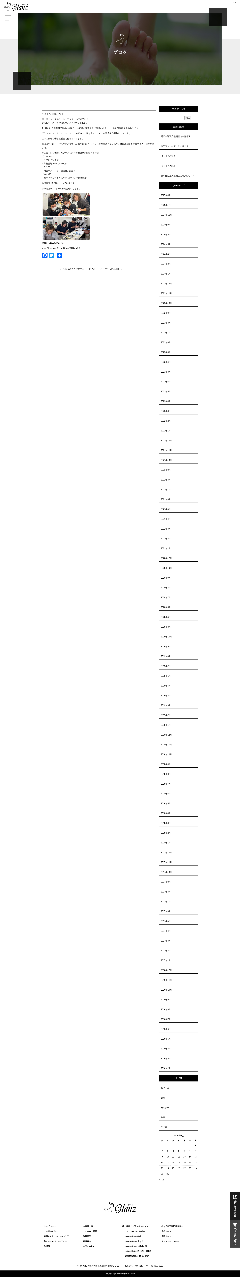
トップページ (50, 1226)
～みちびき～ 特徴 (133, 1236)
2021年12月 (166, 440)
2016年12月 (166, 970)
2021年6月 (166, 499)
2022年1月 (166, 430)
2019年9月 (166, 646)
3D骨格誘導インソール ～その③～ (79, 268)
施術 (163, 1098)
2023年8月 (166, 323)
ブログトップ (179, 109)
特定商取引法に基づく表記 (137, 1256)
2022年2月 (166, 421)
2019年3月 (166, 705)
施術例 (47, 1246)
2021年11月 (166, 450)
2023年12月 (166, 283)
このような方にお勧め (135, 1231)
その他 (164, 1127)
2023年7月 (166, 332)
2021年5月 (166, 509)
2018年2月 (166, 833)
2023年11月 (166, 293)
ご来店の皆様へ (51, 1231)
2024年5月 (166, 244)
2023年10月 (166, 303)
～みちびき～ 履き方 (134, 1241)
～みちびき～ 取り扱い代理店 (138, 1251)
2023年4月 (166, 362)
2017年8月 (166, 892)
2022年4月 (166, 401)
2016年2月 (166, 1068)
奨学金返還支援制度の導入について (178, 175)
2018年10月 (166, 754)
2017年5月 (166, 921)
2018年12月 (166, 735)
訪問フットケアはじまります (174, 146)
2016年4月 (166, 1048)
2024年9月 (166, 224)
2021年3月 (166, 529)
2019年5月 (166, 686)
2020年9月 (166, 578)
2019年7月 (166, 666)
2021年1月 (166, 548)
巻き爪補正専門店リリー (172, 1226)
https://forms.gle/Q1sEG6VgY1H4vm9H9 (61, 248)
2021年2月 (166, 538)
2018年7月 (166, 784)
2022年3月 (166, 411)
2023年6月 (166, 342)
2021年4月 (166, 519)
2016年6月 (166, 1029)
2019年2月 (166, 715)
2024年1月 (166, 274)
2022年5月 (166, 391)
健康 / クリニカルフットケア (56, 1236)
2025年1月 (166, 205)
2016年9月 (166, 999)
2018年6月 (166, 793)
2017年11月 (166, 862)
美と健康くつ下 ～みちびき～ (135, 1226)
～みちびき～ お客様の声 (136, 1246)
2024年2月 (166, 264)
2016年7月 (166, 1019)
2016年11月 (166, 980)
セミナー (165, 1107)
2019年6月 (166, 676)
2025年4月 (166, 195)
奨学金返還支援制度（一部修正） (177, 136)
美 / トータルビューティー (55, 1241)
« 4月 (161, 1179)
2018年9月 (166, 764)
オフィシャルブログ (170, 1241)
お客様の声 (88, 1226)
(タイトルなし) (168, 156)
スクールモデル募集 (111, 268)
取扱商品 (87, 1236)
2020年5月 (166, 607)
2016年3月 (166, 1058)
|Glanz (235, 2)
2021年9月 (166, 470)
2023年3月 (166, 372)
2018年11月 (166, 744)
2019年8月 (166, 656)
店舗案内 (87, 1241)
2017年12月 (166, 852)
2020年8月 (166, 587)
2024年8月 (166, 234)
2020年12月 (166, 558)
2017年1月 (166, 960)
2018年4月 (166, 813)
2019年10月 (166, 636)
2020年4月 (166, 617)
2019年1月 (166, 725)
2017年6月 (166, 911)
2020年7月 (166, 597)
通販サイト (166, 1236)
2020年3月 (166, 627)
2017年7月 (166, 901)
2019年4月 (166, 695)
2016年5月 (166, 1039)
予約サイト (166, 1231)
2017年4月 (166, 931)
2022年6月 (166, 381)
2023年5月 (166, 352)
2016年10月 (166, 990)
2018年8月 (166, 774)
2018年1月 (166, 842)
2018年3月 (166, 823)
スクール (165, 1088)
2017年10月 (166, 872)
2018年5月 (166, 803)
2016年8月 (166, 1009)
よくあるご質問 (90, 1231)
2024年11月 (166, 215)
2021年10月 (166, 460)
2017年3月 (166, 941)
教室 (163, 1117)
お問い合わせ (89, 1246)
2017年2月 (166, 950)
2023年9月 (166, 313)
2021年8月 (166, 480)
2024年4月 (166, 254)
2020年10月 (166, 568)
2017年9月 (166, 882)
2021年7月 (166, 489)
